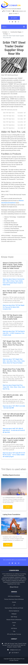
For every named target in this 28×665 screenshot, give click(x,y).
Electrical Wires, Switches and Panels (14, 608)
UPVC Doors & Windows (14, 596)
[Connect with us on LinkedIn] (16, 21)
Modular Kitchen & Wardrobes (14, 619)
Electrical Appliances (14, 611)
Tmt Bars (5, 34)
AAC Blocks (14, 628)
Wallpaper (14, 614)
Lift (14, 605)
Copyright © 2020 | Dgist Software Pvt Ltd (14, 659)
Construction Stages (16, 32)
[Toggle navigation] (24, 27)
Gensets (14, 602)
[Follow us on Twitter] (13, 21)
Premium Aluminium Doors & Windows (14, 599)
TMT (14, 625)
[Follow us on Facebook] (10, 21)
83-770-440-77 (8, 11)
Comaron (4, 32)
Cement (14, 622)
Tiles (14, 631)
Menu (4, 27)
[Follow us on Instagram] (18, 21)
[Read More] (14, 587)
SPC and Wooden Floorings (14, 634)
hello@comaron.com (20, 11)
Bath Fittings (14, 616)
